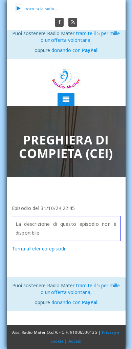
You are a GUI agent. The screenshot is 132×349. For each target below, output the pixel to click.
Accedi (75, 341)
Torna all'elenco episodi (38, 248)
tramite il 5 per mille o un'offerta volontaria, (80, 36)
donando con (74, 50)
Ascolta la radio (40, 8)
